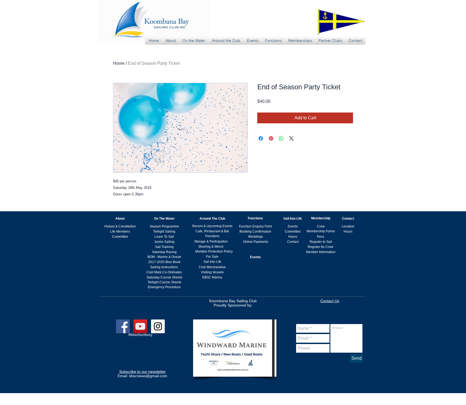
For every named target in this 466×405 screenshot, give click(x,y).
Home (119, 63)
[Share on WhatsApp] (281, 138)
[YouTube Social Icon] (140, 326)
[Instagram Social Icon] (158, 326)
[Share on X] (291, 138)
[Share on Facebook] (261, 138)
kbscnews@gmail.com (148, 376)
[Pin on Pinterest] (271, 138)
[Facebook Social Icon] (123, 326)
